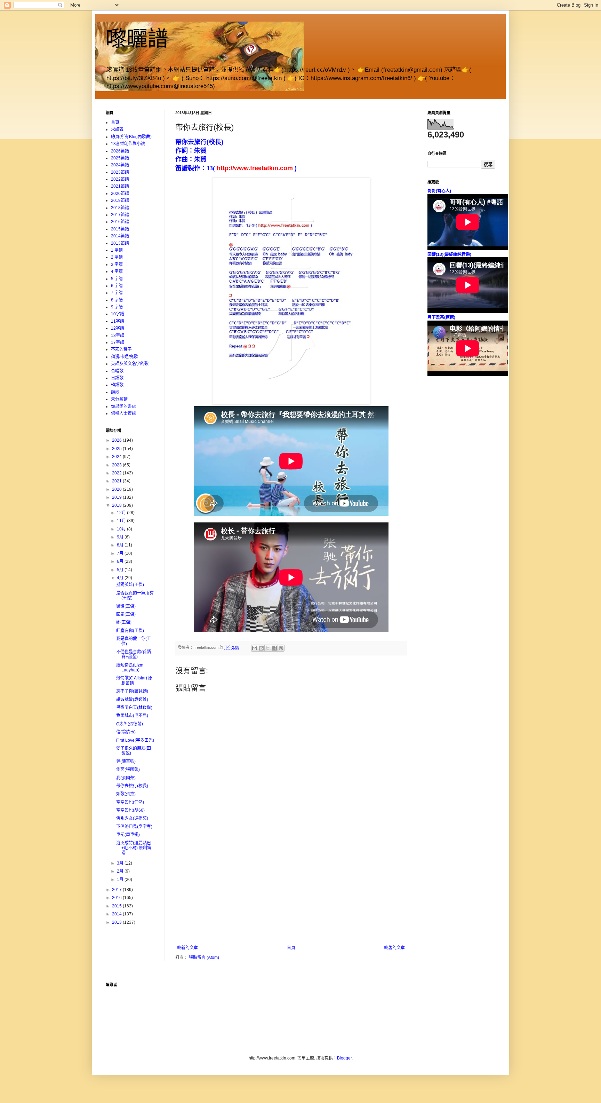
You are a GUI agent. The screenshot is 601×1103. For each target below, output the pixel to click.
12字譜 (117, 328)
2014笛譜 (120, 236)
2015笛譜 (120, 229)
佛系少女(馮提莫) (132, 818)
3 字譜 (117, 264)
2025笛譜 (120, 158)
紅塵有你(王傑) (130, 630)
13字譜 (117, 335)
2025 (117, 448)
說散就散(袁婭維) (132, 699)
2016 (117, 897)
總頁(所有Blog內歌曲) (131, 136)
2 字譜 (117, 257)
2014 (117, 914)
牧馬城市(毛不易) (132, 715)
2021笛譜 (120, 186)
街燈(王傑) (126, 606)
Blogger (344, 1058)
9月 (121, 537)
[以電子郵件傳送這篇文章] (254, 648)
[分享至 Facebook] (274, 648)
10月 (122, 529)
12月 (122, 512)
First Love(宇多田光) (135, 740)
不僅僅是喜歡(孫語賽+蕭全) (133, 654)
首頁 (291, 947)
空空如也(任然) (130, 802)
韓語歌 (117, 385)
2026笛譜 (120, 151)
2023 (117, 465)
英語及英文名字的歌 (130, 363)
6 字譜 (117, 285)
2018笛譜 (120, 207)
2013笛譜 (120, 243)
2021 (117, 481)
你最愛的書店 (123, 406)
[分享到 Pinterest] (281, 648)
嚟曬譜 (137, 38)
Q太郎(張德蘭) (129, 724)
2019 (117, 497)
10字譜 (117, 314)
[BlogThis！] (261, 648)
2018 (117, 505)
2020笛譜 (120, 193)
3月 (121, 863)
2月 (121, 871)
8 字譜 (117, 300)
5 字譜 (117, 278)
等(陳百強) (126, 761)
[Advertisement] (291, 893)
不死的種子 (121, 349)
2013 (117, 922)
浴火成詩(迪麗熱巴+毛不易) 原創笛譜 (133, 848)
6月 (121, 561)
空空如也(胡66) (130, 810)
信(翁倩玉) (126, 732)
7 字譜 (117, 292)
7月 (121, 553)
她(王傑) (123, 622)
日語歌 (117, 378)
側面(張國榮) (128, 769)
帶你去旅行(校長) (132, 785)
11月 (122, 520)
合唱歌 (117, 371)
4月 (121, 577)
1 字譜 (117, 250)
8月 (121, 545)
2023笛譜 (120, 172)
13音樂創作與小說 (128, 143)
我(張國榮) (126, 777)
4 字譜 (117, 271)
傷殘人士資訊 (123, 413)
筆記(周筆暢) (128, 834)
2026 (117, 440)
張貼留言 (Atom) (204, 957)
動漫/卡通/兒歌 (124, 356)
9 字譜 (117, 307)
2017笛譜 (120, 214)
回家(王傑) (126, 614)
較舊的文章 (394, 947)
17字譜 (117, 342)
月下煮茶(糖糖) (441, 317)
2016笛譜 (120, 221)
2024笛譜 (120, 165)
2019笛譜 (120, 200)
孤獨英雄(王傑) (130, 584)
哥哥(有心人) (439, 191)
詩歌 (115, 392)
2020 (117, 489)
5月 (121, 569)
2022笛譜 (120, 179)
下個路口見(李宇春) (134, 826)
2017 (117, 889)
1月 (121, 879)
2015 (117, 906)
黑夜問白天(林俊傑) (134, 707)
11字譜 (117, 321)
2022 (117, 473)
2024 (117, 456)
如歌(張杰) (126, 793)
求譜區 (117, 129)
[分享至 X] (267, 648)
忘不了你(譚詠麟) (132, 691)
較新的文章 (187, 947)
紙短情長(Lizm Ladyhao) (129, 667)
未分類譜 (119, 399)
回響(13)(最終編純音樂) (449, 254)
